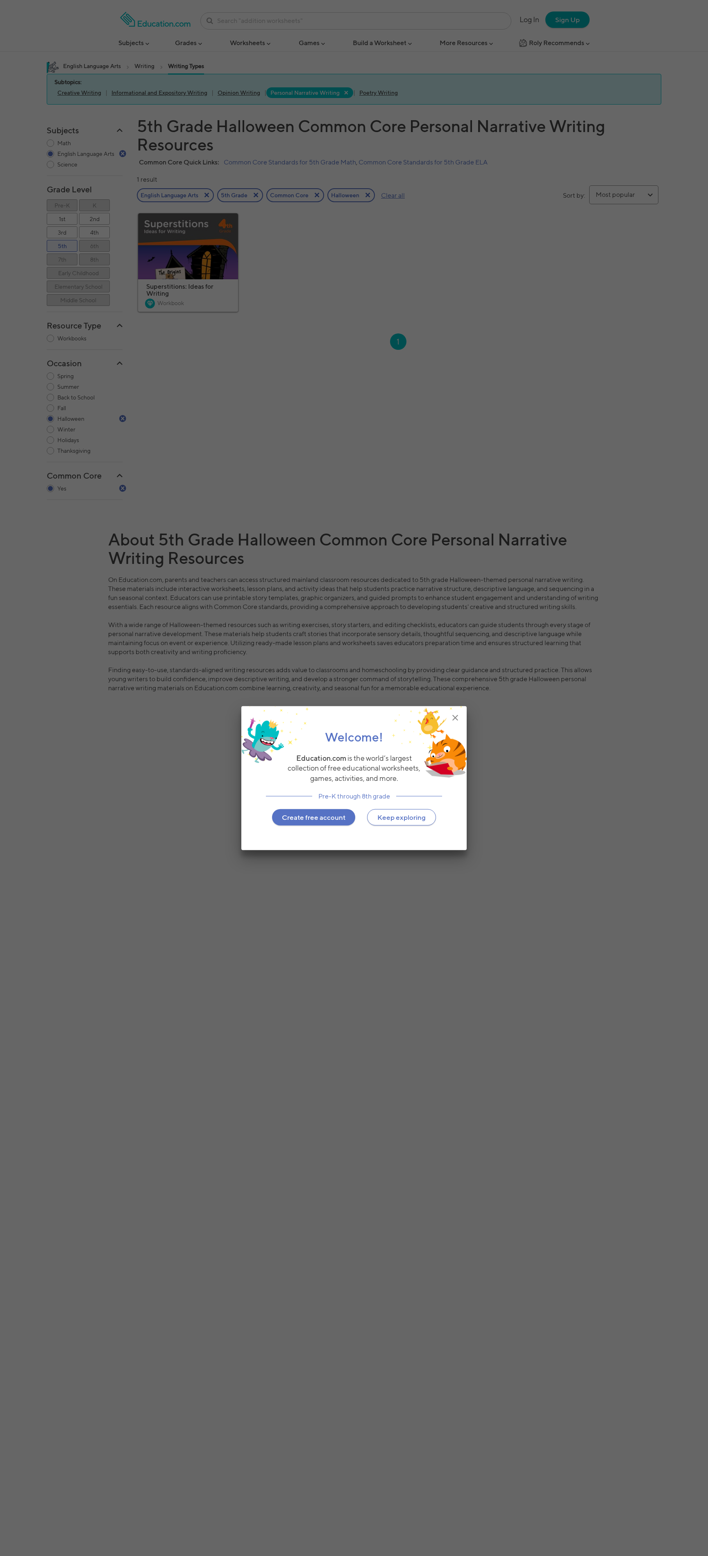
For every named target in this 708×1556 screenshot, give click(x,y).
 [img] (455, 718)
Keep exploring (401, 817)
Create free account (313, 817)
